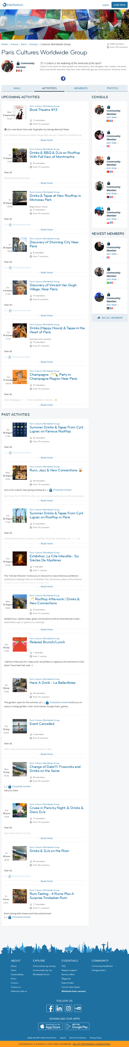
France (14, 44)
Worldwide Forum (41, 974)
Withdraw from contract (74, 991)
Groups (34, 44)
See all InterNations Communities (91, 1043)
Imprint (63, 1037)
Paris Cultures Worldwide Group (44, 106)
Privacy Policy (96, 1037)
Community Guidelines (102, 966)
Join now (120, 4)
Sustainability (17, 974)
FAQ (64, 966)
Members (81, 88)
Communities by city (42, 970)
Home (4, 44)
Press (13, 978)
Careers (14, 982)
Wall (17, 88)
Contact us (16, 987)
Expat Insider (68, 982)
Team (13, 970)
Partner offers (68, 974)
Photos (112, 88)
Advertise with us (19, 991)
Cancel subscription (71, 987)
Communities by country (44, 966)
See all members (112, 317)
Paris (24, 44)
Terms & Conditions (77, 1037)
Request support (69, 970)
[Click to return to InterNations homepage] (13, 4)
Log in (106, 4)
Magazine (66, 978)
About (13, 966)
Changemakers (99, 970)
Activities (49, 88)
